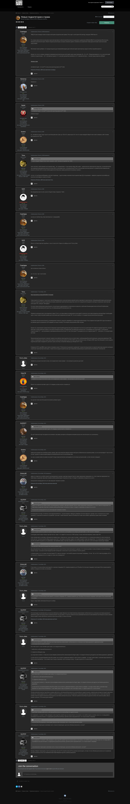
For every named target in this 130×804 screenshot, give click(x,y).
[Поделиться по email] (21, 787)
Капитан (23, 79)
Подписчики (107, 16)
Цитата (35, 73)
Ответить (106, 22)
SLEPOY (23, 500)
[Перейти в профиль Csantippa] (18, 18)
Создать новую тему (92, 22)
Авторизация (100, 16)
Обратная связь (67, 798)
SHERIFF (23, 423)
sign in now (49, 768)
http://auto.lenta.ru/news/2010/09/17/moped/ (42, 294)
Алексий (23, 473)
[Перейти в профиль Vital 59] (23, 381)
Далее (22, 27)
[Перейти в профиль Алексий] (23, 481)
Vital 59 (23, 373)
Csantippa (26, 19)
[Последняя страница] (25, 27)
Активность (20, 7)
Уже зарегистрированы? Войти (95, 2)
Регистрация (109, 2)
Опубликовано (37, 31)
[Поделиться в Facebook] (19, 787)
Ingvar (23, 105)
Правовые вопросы (42, 19)
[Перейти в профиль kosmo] (23, 139)
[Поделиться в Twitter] (17, 787)
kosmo (23, 132)
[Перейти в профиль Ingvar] (23, 113)
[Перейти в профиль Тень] (23, 163)
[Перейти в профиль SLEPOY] (23, 508)
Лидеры (30, 7)
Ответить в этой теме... (31, 774)
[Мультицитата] (32, 73)
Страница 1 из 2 (31, 27)
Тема (60, 798)
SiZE (23, 189)
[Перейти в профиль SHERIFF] (23, 431)
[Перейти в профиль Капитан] (23, 87)
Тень (23, 155)
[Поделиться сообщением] (112, 31)
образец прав (34, 61)
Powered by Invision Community (65, 801)
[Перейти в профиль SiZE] (23, 197)
